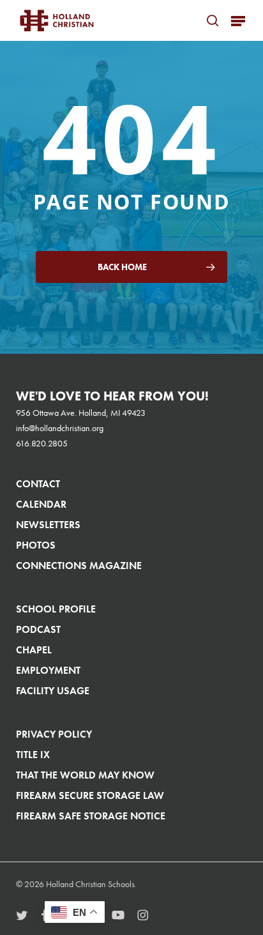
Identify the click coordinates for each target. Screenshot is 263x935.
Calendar (41, 504)
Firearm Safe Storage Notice (90, 816)
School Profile (56, 609)
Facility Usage (52, 690)
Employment (48, 670)
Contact (38, 483)
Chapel (34, 650)
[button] (238, 20)
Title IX (33, 754)
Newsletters (48, 524)
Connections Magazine (79, 565)
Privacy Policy (54, 734)
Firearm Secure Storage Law (90, 795)
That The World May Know (85, 775)
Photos (36, 545)
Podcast (38, 629)
